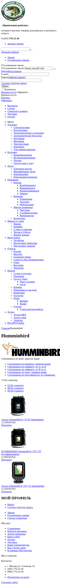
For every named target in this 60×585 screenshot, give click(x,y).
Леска (10, 166)
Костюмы (19, 265)
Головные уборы (22, 257)
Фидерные (19, 138)
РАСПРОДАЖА (15, 323)
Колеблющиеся (28, 185)
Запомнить (10, 89)
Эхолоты (18, 320)
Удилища (12, 124)
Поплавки (19, 276)
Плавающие (26, 199)
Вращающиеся (27, 188)
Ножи (17, 298)
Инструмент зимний (24, 246)
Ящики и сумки (15, 221)
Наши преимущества (18, 545)
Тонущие (24, 202)
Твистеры (25, 210)
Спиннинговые (22, 127)
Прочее (11, 270)
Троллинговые (21, 144)
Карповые (19, 146)
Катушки (12, 152)
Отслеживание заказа (12, 68)
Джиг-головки (27, 281)
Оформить (6, 100)
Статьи (11, 108)
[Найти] (31, 49)
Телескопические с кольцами (29, 133)
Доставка (12, 114)
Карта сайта (13, 536)
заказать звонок (15, 43)
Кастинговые (21, 130)
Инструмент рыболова (25, 243)
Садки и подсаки (22, 273)
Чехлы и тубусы (22, 232)
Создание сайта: (9, 582)
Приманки (12, 179)
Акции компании (16, 534)
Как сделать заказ (16, 547)
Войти (4, 71)
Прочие (18, 160)
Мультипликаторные (24, 157)
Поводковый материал (25, 177)
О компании (13, 528)
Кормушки (19, 292)
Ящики (17, 224)
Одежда (11, 248)
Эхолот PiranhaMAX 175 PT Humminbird (22, 419)
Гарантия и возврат (17, 111)
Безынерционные (23, 155)
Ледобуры (19, 240)
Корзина (5, 97)
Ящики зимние (21, 235)
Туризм (17, 306)
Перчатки (19, 268)
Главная (5, 328)
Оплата (11, 116)
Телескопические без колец (28, 135)
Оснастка (18, 295)
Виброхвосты (27, 215)
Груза (22, 284)
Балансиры (19, 218)
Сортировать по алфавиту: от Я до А (26, 369)
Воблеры (18, 196)
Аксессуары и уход (24, 163)
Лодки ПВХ (20, 314)
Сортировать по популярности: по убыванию (31, 375)
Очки (16, 262)
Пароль (5, 77)
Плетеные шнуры (23, 168)
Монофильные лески (25, 171)
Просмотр (6, 425)
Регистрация (14, 71)
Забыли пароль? (17, 77)
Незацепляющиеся (29, 190)
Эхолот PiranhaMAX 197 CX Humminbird (22, 486)
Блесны (17, 182)
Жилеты (18, 254)
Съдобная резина (29, 213)
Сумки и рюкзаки (23, 229)
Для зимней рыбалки (25, 149)
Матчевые (19, 141)
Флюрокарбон (21, 174)
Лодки (10, 312)
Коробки (18, 226)
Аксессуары (20, 317)
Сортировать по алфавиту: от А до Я (26, 366)
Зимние (24, 193)
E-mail (4, 74)
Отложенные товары (18, 60)
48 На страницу (15, 388)
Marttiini (24, 301)
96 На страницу (15, 391)
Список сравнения (17, 518)
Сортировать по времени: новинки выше (29, 364)
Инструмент (13, 237)
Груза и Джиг (21, 279)
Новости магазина (17, 531)
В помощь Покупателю (19, 550)
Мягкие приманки (23, 207)
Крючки (18, 287)
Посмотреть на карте (18, 577)
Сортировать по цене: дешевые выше (27, 372)
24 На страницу (15, 385)
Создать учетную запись (14, 83)
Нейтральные (27, 204)
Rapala (23, 303)
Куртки (17, 251)
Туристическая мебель (31, 309)
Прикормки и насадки (25, 290)
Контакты (12, 105)
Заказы (11, 57)
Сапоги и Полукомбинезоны (29, 259)
